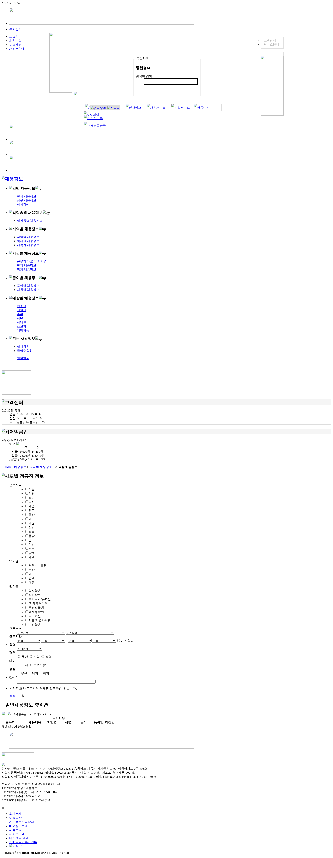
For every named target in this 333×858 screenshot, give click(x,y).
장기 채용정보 (26, 269)
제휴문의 (15, 830)
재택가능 (23, 330)
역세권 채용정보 (28, 241)
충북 (32, 540)
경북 (32, 531)
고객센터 (270, 40)
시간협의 (127, 640)
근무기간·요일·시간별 (32, 261)
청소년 (21, 306)
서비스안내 (271, 44)
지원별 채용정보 (28, 289)
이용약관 (15, 817)
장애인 (21, 322)
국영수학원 (24, 350)
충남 (32, 536)
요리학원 (35, 616)
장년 (20, 318)
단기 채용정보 (26, 265)
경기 (32, 497)
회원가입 (15, 40)
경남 (32, 527)
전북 (32, 548)
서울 (32, 489)
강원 (32, 553)
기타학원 (35, 624)
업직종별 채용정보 (29, 220)
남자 (35, 673)
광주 (32, 510)
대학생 (21, 310)
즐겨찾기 (15, 29)
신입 (37, 656)
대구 (32, 519)
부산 (32, 502)
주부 (20, 314)
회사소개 (15, 813)
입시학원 (23, 346)
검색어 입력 (144, 76)
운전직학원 (36, 607)
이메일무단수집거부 (23, 842)
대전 (32, 523)
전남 (32, 544)
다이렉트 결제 (19, 838)
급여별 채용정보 (28, 285)
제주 (32, 557)
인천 (32, 493)
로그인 (13, 36)
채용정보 (20, 467)
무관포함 (40, 665)
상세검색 (23, 204)
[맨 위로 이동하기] (3, 808)
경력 (48, 656)
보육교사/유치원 (40, 599)
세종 (32, 506)
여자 (46, 673)
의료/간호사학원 (40, 620)
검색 (149, 87)
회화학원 (23, 358)
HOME (6, 467)
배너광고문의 (18, 826)
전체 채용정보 (26, 196)
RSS (21, 846)
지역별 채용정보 (28, 236)
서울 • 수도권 (38, 565)
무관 (25, 656)
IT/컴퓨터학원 (38, 603)
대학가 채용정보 (28, 245)
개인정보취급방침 (21, 821)
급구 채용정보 (26, 200)
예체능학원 (36, 612)
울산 (32, 514)
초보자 (21, 326)
